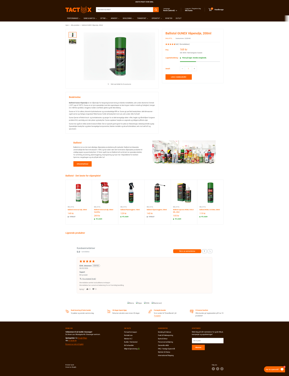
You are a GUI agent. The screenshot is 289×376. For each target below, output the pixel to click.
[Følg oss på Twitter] (217, 368)
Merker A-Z (128, 339)
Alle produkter (75, 25)
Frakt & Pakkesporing (165, 335)
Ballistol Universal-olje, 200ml (77, 209)
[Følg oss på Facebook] (213, 368)
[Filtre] (204, 251)
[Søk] (156, 9)
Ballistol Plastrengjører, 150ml (130, 209)
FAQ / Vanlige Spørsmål (166, 349)
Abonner (198, 347)
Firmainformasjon (130, 332)
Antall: (167, 69)
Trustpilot (157, 316)
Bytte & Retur (163, 339)
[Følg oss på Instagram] (222, 368)
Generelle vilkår (163, 345)
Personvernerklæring (165, 342)
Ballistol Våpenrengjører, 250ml (157, 209)
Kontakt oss (128, 335)
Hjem (67, 25)
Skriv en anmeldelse (187, 251)
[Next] (224, 202)
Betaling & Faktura (164, 332)
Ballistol (168, 38)
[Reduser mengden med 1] (182, 68)
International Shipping (166, 355)
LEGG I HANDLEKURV (178, 77)
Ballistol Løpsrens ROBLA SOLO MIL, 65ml (183, 211)
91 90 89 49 (72, 341)
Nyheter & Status (164, 352)
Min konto (188, 10)
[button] (170, 44)
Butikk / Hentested (130, 342)
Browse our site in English (74, 344)
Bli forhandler (129, 345)
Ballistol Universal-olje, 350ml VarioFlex (103, 211)
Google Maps (82, 338)
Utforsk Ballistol (82, 164)
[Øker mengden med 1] (194, 68)
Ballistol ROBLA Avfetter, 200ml (209, 209)
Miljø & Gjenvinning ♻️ (132, 349)
